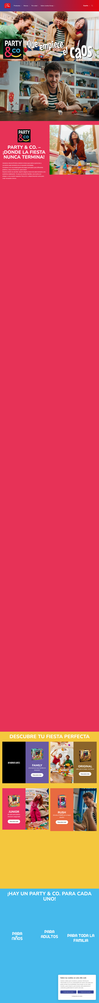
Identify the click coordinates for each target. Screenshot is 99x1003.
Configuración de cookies (77, 996)
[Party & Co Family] (37, 755)
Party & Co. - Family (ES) (37, 863)
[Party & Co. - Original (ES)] (13, 849)
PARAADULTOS (49, 934)
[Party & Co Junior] (14, 801)
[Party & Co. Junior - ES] (61, 849)
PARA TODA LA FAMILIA (80, 938)
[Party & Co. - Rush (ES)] (85, 849)
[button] (18, 6)
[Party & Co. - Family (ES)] (37, 849)
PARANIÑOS (17, 936)
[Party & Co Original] (85, 756)
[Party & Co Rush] (62, 802)
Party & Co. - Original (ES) (13, 863)
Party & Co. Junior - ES (62, 863)
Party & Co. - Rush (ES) (85, 863)
